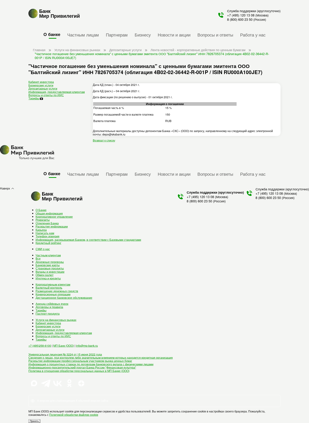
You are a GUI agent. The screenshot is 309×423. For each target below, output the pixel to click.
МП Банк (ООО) (63, 346)
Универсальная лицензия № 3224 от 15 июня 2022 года (65, 354)
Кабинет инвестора (41, 82)
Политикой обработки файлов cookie (73, 415)
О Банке (41, 210)
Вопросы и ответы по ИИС (46, 95)
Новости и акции (174, 34)
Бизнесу (143, 34)
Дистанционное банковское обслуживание (64, 298)
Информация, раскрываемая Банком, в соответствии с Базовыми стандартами (88, 240)
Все (38, 258)
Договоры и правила (49, 307)
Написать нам (45, 233)
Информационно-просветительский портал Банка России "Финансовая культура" (82, 367)
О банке (51, 34)
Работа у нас (253, 34)
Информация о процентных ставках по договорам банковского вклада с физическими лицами (90, 364)
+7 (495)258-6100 (39, 346)
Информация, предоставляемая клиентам (56, 92)
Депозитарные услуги (42, 88)
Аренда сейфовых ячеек (52, 304)
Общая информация (49, 213)
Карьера (41, 230)
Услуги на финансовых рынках (56, 320)
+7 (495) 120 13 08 (240, 15)
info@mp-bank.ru (87, 346)
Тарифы (33, 98)
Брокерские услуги (40, 85)
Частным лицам (83, 34)
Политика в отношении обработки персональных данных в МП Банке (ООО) (78, 371)
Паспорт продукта (48, 314)
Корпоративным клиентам (53, 284)
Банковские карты (48, 265)
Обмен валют (44, 275)
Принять (34, 421)
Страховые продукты (50, 268)
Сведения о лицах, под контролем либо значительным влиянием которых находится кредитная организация (100, 358)
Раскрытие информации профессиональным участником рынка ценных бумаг (80, 361)
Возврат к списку (104, 140)
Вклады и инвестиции (50, 272)
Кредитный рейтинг (48, 243)
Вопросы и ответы (215, 34)
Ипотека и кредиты (48, 278)
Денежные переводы (50, 262)
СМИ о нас (43, 249)
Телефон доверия (47, 236)
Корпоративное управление (54, 217)
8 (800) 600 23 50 (239, 19)
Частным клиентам (48, 255)
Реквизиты (43, 220)
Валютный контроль (49, 288)
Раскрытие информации (52, 226)
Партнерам (117, 34)
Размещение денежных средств (57, 291)
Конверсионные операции (53, 294)
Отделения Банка (47, 223)
